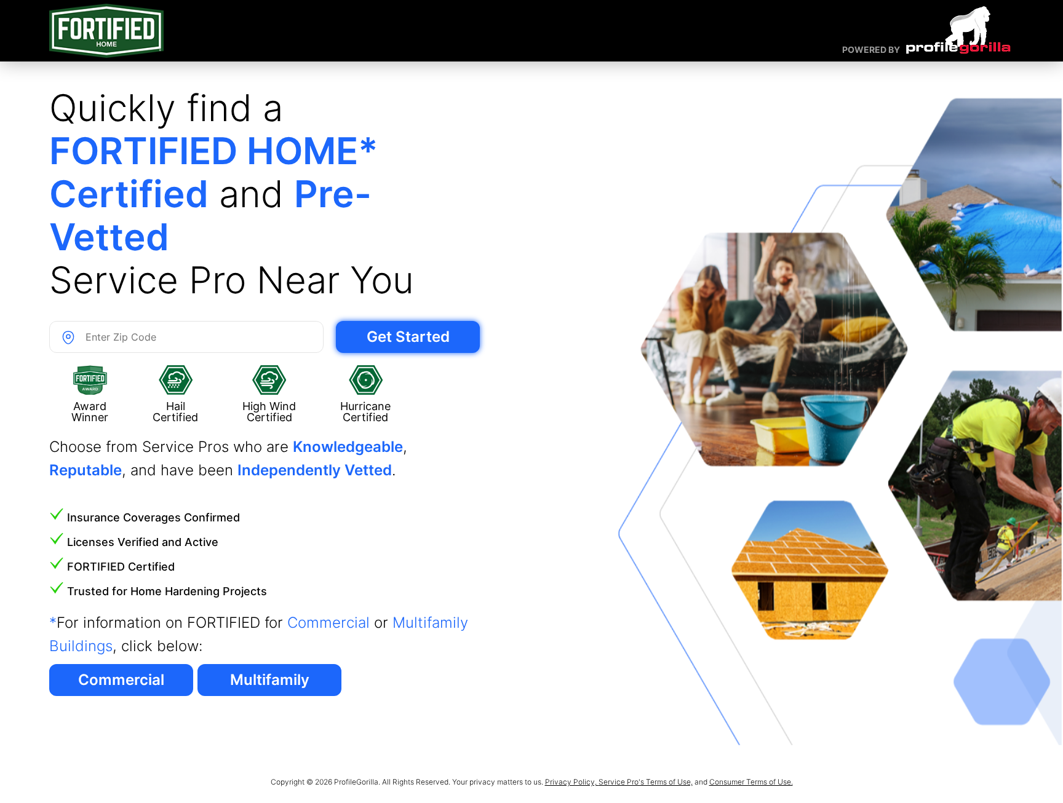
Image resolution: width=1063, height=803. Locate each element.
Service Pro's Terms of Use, (646, 781)
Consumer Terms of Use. (751, 781)
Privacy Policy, (572, 781)
